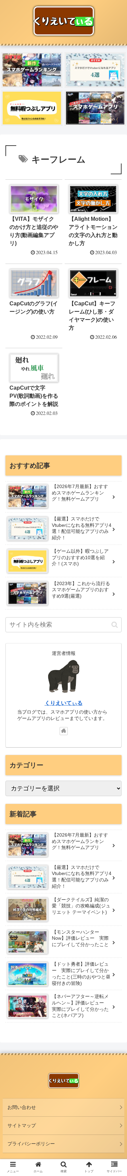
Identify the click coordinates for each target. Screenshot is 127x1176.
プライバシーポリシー (31, 1143)
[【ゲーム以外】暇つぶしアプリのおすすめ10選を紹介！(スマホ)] (31, 108)
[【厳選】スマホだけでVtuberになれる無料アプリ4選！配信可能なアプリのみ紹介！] (95, 70)
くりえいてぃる (64, 703)
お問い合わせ (21, 1107)
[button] (115, 625)
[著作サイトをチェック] (64, 731)
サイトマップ (21, 1125)
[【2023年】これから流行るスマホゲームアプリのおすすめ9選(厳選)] (95, 108)
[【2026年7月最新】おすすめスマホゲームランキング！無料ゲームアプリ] (31, 70)
